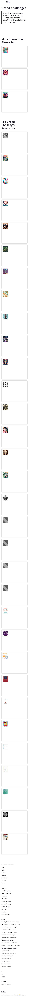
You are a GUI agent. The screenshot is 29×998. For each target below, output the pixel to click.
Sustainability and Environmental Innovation (11, 924)
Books (2, 870)
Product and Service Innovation (8, 953)
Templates (3, 875)
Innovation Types (5, 961)
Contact (3, 976)
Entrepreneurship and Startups (8, 940)
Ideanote (24, 995)
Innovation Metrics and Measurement (10, 932)
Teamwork (3, 896)
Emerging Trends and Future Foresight (10, 921)
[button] (22, 2)
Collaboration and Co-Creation (8, 929)
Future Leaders (4, 898)
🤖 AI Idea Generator (6, 984)
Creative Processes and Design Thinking (10, 945)
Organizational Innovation (7, 950)
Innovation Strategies (6, 958)
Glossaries (3, 872)
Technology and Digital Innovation (9, 948)
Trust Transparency (5, 890)
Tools (2, 867)
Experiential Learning (6, 904)
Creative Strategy (5, 906)
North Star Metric (5, 914)
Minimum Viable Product (7, 893)
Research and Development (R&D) (9, 937)
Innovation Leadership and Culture (9, 943)
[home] (8, 2)
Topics (3, 883)
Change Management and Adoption (9, 927)
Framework (4, 909)
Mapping (3, 911)
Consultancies (4, 878)
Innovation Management (7, 956)
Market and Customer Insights (8, 935)
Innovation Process (5, 964)
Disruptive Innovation (6, 901)
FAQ (2, 974)
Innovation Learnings (6, 966)
